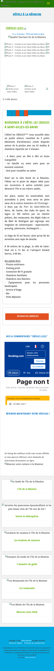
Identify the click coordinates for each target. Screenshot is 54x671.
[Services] (13, 113)
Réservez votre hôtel (27, 612)
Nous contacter (30, 657)
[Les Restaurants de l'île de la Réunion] (27, 580)
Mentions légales (15, 643)
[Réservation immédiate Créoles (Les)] (26, 113)
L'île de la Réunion (26, 489)
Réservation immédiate (27, 316)
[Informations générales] (5, 113)
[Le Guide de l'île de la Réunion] (27, 481)
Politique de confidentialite (34, 643)
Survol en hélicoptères (27, 516)
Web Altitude (26, 641)
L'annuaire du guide (27, 564)
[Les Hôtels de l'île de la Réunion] (27, 604)
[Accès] (22, 113)
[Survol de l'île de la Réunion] (27, 507)
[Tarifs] (17, 113)
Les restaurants (27, 588)
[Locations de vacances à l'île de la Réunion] (27, 532)
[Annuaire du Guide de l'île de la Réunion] (27, 556)
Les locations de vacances (27, 540)
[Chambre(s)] (9, 113)
